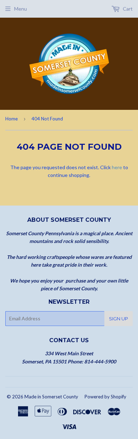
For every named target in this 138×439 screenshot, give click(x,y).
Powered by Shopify (105, 396)
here (117, 167)
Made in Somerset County (51, 396)
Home (11, 118)
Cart (127, 9)
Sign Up (118, 318)
